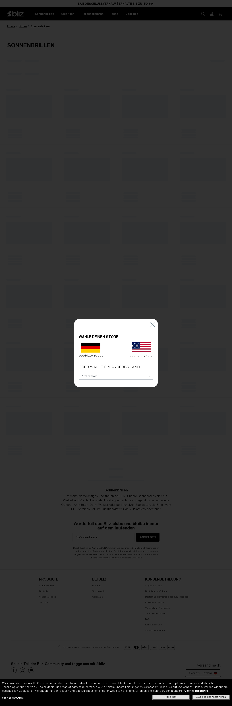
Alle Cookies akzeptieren (211, 697)
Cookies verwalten (13, 698)
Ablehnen (171, 697)
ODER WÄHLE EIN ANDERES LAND (109, 367)
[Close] (153, 324)
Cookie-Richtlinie (196, 691)
